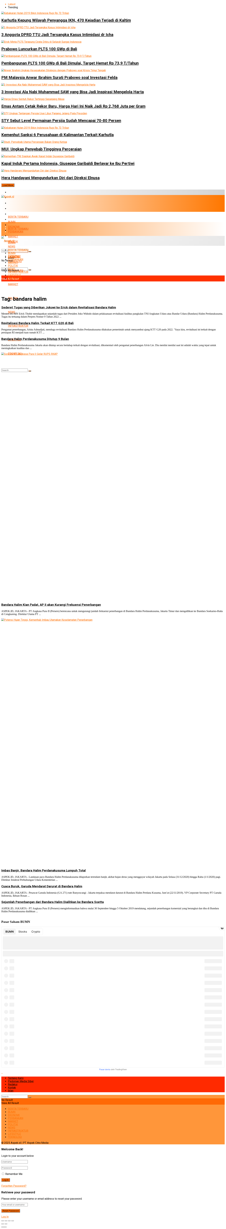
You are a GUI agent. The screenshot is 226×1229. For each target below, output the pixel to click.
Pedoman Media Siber (21, 1081)
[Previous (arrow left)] (2, 1223)
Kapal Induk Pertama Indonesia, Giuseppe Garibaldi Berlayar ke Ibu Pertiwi (68, 163)
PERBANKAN (15, 208)
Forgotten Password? (13, 1185)
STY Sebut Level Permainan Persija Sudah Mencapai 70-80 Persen (61, 120)
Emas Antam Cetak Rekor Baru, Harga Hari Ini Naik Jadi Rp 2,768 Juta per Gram (73, 106)
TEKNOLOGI (15, 278)
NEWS (11, 312)
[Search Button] (29, 269)
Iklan (10, 1090)
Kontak (12, 1087)
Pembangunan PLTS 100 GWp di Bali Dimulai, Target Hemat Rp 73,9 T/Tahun (70, 63)
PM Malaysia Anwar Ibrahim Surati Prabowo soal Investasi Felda (59, 77)
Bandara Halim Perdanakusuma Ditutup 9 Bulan (35, 339)
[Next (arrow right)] (6, 1223)
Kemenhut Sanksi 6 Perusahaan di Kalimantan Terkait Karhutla (57, 134)
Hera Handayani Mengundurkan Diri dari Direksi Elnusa (50, 178)
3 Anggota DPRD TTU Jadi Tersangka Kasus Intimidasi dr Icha (57, 34)
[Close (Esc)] (2, 1220)
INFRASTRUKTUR (18, 325)
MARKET (13, 214)
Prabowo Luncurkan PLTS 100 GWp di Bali (39, 49)
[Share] (6, 1220)
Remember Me (14, 1174)
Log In (5, 1216)
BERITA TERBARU (18, 192)
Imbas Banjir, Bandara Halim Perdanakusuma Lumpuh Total (43, 870)
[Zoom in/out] (12, 1220)
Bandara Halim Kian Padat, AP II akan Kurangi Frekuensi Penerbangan (51, 605)
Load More (8, 185)
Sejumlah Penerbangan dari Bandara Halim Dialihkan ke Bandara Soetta (52, 902)
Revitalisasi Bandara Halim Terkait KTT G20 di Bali (37, 323)
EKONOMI (14, 203)
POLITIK (13, 265)
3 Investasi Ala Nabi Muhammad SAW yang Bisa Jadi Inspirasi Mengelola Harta (72, 92)
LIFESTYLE (14, 275)
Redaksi (12, 1084)
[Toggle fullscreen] (9, 1220)
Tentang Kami (15, 1078)
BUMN (11, 221)
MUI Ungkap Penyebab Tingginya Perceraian (41, 149)
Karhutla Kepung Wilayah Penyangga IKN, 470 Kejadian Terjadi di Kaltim (66, 20)
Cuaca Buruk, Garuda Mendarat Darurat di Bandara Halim (41, 886)
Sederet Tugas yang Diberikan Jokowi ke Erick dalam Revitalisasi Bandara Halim (58, 307)
